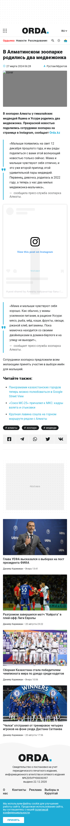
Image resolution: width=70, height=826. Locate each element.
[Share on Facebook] (9, 439)
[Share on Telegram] (22, 439)
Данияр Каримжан (13, 568)
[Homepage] (35, 31)
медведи (51, 427)
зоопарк (32, 427)
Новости (21, 40)
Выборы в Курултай (52, 791)
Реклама (35, 790)
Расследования (37, 40)
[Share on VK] (60, 439)
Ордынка (9, 40)
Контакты (19, 790)
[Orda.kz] (35, 763)
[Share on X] (47, 439)
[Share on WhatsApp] (35, 439)
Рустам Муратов (57, 66)
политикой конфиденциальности (25, 811)
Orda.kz (54, 132)
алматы (12, 427)
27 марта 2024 (15, 66)
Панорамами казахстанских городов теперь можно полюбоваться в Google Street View (35, 392)
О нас (5, 791)
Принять (13, 820)
